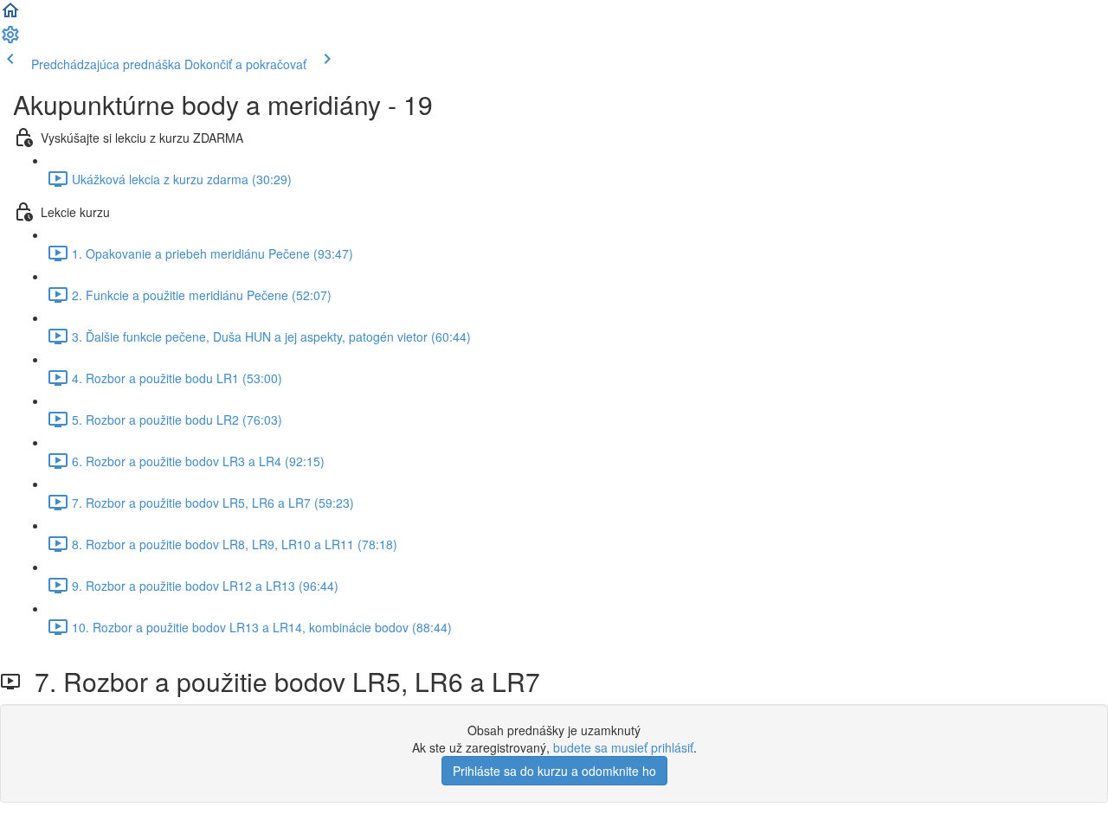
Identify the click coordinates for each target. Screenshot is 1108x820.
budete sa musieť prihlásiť (623, 747)
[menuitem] (10, 39)
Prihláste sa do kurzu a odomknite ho (554, 770)
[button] (10, 15)
